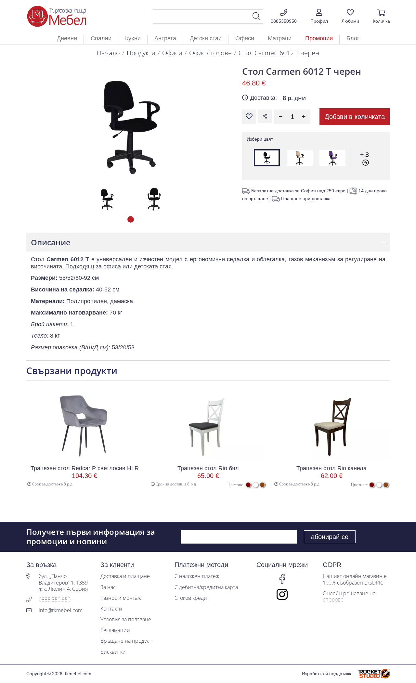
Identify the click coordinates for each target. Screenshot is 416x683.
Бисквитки (113, 652)
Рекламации (115, 630)
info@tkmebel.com (61, 610)
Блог (352, 38)
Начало (108, 52)
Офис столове (210, 52)
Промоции (319, 38)
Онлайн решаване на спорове (349, 596)
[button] (319, 16)
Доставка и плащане (125, 576)
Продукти (141, 52)
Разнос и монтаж (120, 598)
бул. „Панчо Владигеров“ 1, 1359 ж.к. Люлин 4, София (63, 582)
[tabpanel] (107, 199)
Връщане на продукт (125, 641)
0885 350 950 (55, 600)
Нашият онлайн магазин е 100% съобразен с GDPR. (355, 579)
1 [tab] (130, 219)
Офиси (172, 52)
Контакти (111, 609)
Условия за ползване (125, 619)
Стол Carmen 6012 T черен (279, 52)
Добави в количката (355, 116)
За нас (108, 587)
